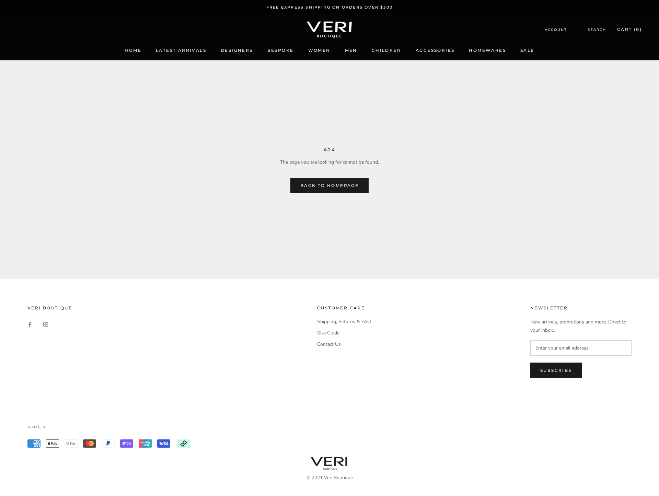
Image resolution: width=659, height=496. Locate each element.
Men (351, 50)
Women (319, 50)
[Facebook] (29, 324)
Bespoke (280, 50)
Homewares (487, 50)
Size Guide (328, 333)
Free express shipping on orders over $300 (329, 7)
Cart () (629, 29)
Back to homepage (329, 185)
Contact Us (329, 344)
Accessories (435, 50)
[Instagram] (45, 324)
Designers (237, 50)
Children (386, 50)
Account (556, 30)
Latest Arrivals (181, 50)
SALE (527, 50)
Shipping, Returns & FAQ (344, 321)
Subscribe (556, 370)
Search (597, 30)
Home (133, 50)
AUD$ (33, 427)
